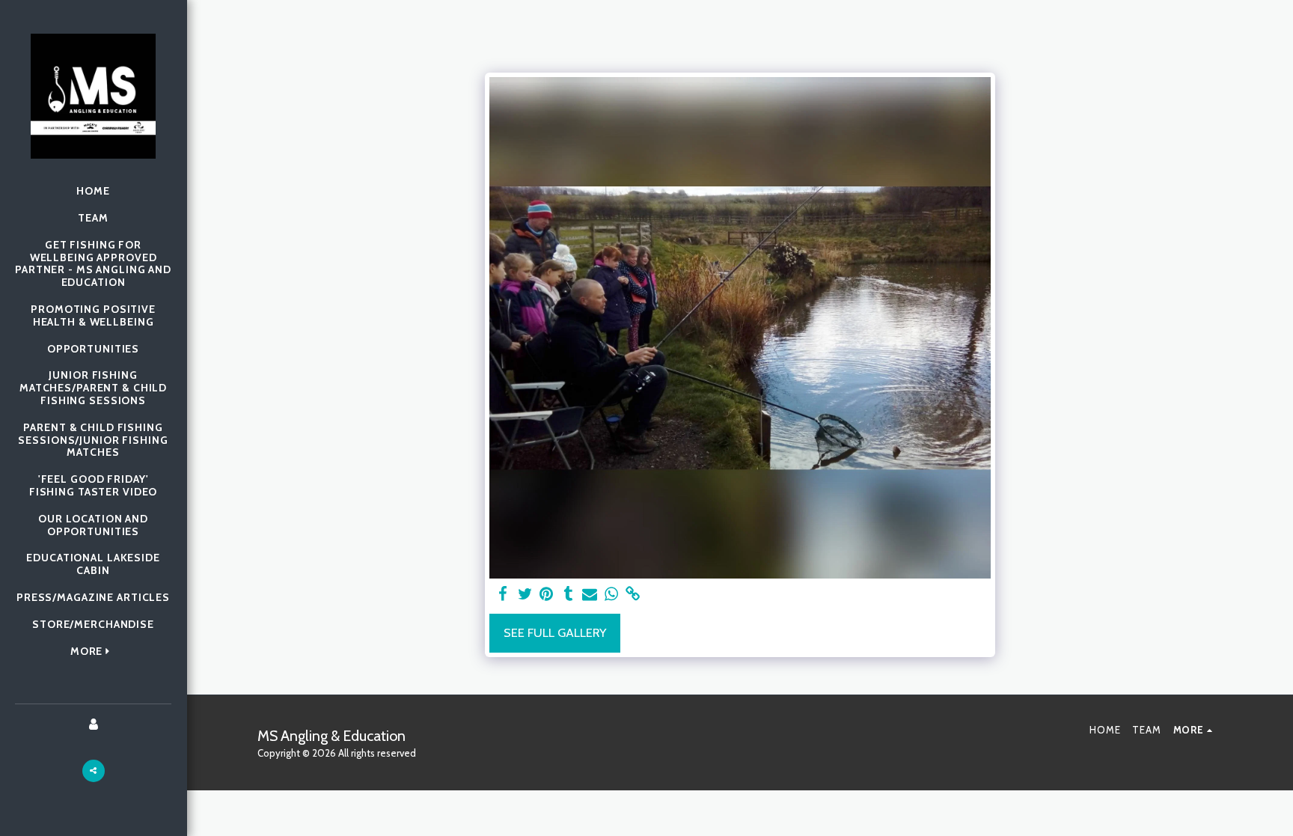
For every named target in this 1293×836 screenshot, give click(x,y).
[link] (633, 594)
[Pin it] (546, 594)
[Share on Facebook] (503, 594)
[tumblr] (568, 594)
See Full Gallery (555, 632)
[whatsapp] (612, 594)
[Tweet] (525, 594)
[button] (93, 771)
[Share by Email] (590, 594)
